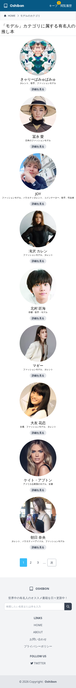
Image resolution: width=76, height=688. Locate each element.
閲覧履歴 (66, 6)
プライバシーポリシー (38, 646)
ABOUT (38, 632)
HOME (11, 15)
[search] (68, 606)
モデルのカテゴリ (30, 15)
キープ (53, 6)
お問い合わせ (38, 639)
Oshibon (51, 682)
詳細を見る (38, 89)
